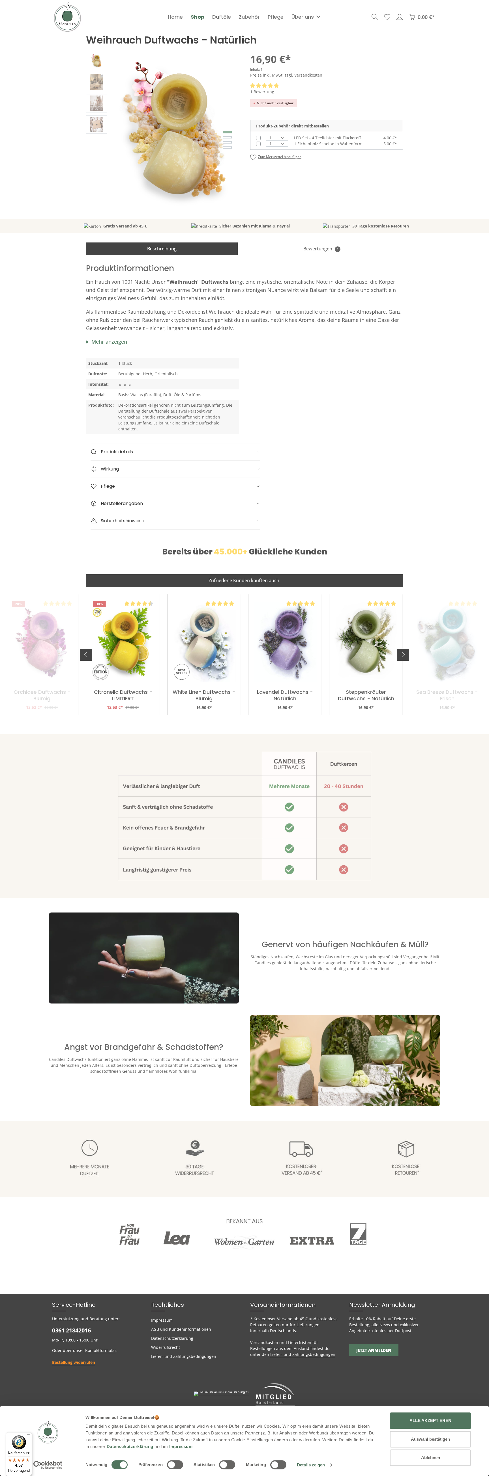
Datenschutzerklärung (172, 1338)
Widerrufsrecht (165, 1347)
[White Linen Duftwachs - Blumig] (204, 641)
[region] (162, 135)
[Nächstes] (403, 655)
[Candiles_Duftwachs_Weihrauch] (176, 135)
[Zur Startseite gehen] (67, 17)
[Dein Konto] (399, 17)
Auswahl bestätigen (430, 1439)
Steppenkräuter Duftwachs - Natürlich (366, 695)
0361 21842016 (71, 1330)
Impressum (162, 1320)
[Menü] (28, 1435)
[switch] (175, 1464)
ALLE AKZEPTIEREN (430, 1420)
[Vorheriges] (86, 655)
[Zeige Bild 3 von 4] (227, 142)
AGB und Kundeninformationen (181, 1329)
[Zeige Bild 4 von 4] (227, 147)
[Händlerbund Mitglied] (275, 1394)
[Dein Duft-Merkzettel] (387, 17)
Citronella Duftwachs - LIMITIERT (123, 695)
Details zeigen (311, 1464)
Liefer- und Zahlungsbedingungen (183, 1356)
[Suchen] (374, 17)
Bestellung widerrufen (73, 1362)
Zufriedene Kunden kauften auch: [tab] (244, 580)
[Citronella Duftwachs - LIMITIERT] (123, 641)
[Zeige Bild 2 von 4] (227, 137)
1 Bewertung (262, 91)
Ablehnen (430, 1457)
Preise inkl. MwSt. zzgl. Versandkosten (286, 75)
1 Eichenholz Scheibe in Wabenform (328, 143)
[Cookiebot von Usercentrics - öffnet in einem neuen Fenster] (48, 1465)
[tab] (162, 248)
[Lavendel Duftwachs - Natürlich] (285, 641)
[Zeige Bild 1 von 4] (227, 132)
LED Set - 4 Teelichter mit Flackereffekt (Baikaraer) (329, 137)
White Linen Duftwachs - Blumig (204, 695)
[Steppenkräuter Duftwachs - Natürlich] (366, 641)
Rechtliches (167, 1305)
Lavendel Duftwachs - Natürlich (285, 695)
